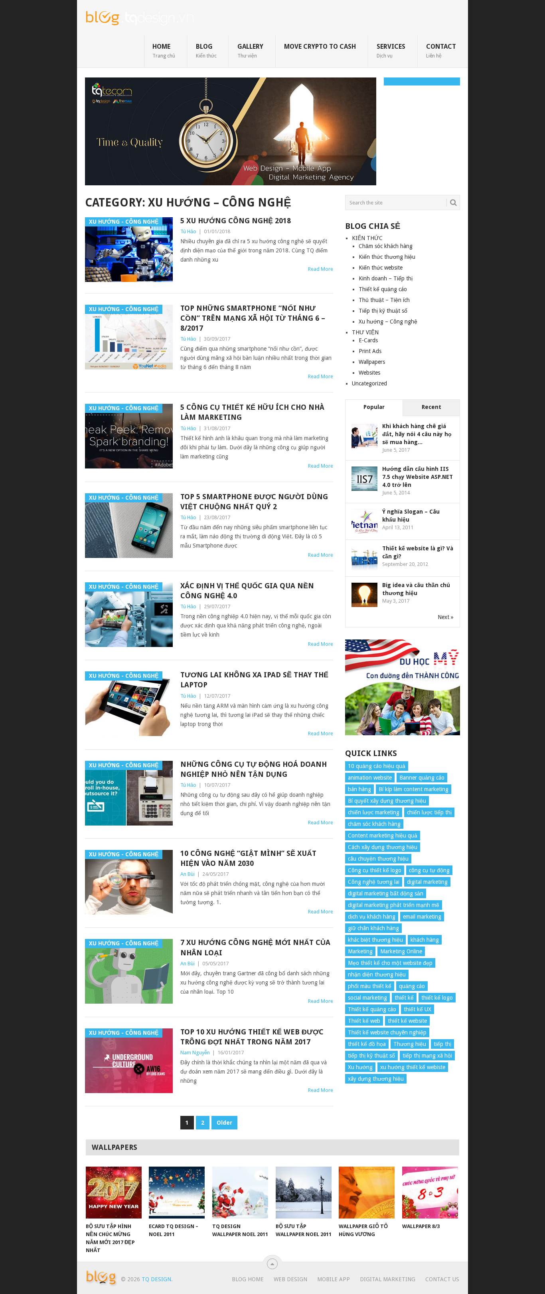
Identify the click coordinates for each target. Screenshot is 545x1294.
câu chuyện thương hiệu (378, 858)
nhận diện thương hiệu (377, 974)
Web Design (290, 1279)
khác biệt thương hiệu (375, 940)
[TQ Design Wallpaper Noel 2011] (240, 1193)
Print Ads (370, 351)
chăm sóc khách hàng (374, 824)
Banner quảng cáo (421, 777)
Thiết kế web (364, 1021)
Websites (369, 372)
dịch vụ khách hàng (371, 916)
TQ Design (156, 1279)
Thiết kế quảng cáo (383, 289)
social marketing (367, 997)
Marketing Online (401, 951)
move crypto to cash (320, 46)
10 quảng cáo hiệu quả (376, 766)
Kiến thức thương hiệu (387, 257)
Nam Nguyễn (195, 1053)
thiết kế (404, 997)
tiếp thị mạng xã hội (427, 1055)
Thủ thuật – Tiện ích (384, 300)
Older (224, 1122)
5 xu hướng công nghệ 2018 (235, 220)
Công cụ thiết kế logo (374, 870)
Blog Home (248, 1279)
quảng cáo (412, 986)
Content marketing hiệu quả (382, 835)
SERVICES (391, 51)
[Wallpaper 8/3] (430, 1193)
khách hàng (425, 940)
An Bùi (187, 874)
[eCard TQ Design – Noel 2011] (177, 1193)
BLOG (206, 51)
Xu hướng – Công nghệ (388, 321)
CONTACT (441, 51)
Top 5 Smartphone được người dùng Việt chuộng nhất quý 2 (254, 501)
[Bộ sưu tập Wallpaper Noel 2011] (304, 1193)
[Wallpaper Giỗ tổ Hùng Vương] (367, 1193)
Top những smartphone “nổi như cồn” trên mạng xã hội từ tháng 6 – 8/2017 (252, 318)
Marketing (360, 951)
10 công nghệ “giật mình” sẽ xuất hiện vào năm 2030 (248, 858)
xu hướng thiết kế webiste (412, 1067)
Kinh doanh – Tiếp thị (386, 278)
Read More (320, 269)
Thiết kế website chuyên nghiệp (387, 1032)
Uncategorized (369, 383)
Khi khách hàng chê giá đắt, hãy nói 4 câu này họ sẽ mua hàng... (417, 434)
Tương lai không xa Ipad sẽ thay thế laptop (254, 680)
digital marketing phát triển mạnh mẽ (393, 905)
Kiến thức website (381, 267)
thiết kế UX (417, 1009)
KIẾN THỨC (367, 238)
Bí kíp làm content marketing (413, 789)
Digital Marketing (387, 1279)
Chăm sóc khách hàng (386, 246)
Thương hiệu (409, 1044)
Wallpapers (372, 362)
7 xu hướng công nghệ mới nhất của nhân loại (255, 947)
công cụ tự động (429, 870)
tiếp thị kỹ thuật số (371, 1055)
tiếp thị (442, 1044)
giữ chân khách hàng (373, 928)
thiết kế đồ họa (367, 1044)
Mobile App (333, 1279)
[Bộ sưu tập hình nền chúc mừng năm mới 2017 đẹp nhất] (114, 1193)
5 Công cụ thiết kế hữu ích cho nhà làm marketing (252, 412)
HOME (163, 51)
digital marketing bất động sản (385, 893)
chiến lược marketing (373, 812)
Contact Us (442, 1279)
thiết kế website (407, 1021)
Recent (431, 407)
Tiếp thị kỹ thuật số (383, 311)
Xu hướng (360, 1067)
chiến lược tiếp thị (429, 812)
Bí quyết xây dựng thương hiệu (387, 801)
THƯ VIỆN (365, 332)
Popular (374, 407)
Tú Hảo (188, 231)
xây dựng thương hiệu (376, 1079)
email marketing (422, 916)
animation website (370, 777)
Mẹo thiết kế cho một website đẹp (390, 963)
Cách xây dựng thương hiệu (382, 847)
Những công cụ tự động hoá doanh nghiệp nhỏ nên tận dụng (253, 769)
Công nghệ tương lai (373, 882)
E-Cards (368, 340)
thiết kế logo (437, 997)
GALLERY (250, 51)
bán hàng (359, 789)
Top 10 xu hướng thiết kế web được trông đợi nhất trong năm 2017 (252, 1037)
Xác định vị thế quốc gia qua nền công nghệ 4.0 (247, 591)
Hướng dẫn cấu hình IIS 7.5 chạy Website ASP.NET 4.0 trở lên (417, 477)
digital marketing (427, 882)
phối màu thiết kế (369, 986)
